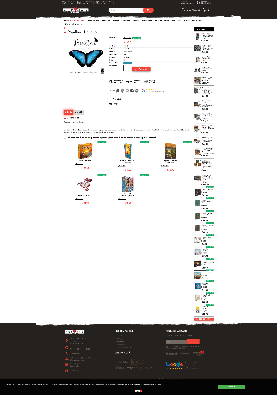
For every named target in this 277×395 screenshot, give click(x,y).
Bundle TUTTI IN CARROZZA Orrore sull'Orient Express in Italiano (207, 151)
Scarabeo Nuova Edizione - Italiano (85, 195)
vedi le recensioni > (191, 369)
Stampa (115, 104)
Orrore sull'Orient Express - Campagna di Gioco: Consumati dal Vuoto (207, 103)
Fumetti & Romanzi (121, 21)
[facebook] (118, 91)
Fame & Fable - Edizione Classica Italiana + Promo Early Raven (207, 36)
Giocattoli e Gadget (195, 21)
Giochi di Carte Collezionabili (145, 21)
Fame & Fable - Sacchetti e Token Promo (207, 69)
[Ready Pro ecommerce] (138, 391)
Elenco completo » (204, 319)
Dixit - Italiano (85, 161)
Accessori (180, 21)
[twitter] (127, 91)
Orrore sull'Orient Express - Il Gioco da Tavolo (207, 79)
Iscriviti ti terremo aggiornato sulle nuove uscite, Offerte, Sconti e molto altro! (182, 347)
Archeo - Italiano (207, 273)
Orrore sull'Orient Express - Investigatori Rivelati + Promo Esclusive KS (207, 90)
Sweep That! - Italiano (206, 295)
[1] (127, 68)
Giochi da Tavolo (77, 21)
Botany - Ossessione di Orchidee (205, 202)
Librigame (106, 21)
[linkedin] (132, 91)
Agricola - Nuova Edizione (170, 161)
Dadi (173, 21)
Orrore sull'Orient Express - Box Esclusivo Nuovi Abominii (207, 116)
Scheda (68, 112)
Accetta (231, 386)
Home (66, 21)
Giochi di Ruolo (94, 21)
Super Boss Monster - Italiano (207, 261)
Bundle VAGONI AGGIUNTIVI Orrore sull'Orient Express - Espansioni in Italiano (207, 179)
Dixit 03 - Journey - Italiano (127, 161)
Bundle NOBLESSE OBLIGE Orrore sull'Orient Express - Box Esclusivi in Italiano (207, 164)
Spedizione (121, 342)
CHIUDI (274, 382)
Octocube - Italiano (205, 284)
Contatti (120, 336)
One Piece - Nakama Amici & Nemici (128, 195)
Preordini (200, 29)
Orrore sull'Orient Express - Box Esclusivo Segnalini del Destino (207, 128)
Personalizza (204, 387)
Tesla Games (127, 52)
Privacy (11, 387)
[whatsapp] (122, 91)
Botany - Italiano (207, 189)
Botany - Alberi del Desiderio (206, 214)
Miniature (164, 21)
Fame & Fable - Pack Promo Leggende (206, 58)
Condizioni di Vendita (124, 347)
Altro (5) (79, 112)
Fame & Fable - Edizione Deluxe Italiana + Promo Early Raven (207, 47)
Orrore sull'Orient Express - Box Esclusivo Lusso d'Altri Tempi (207, 139)
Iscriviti (193, 342)
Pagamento (121, 344)
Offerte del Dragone (73, 24)
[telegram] (137, 91)
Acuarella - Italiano (205, 249)
